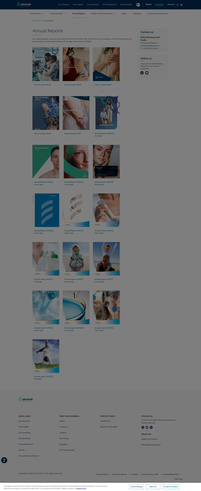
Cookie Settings (136, 487)
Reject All (153, 487)
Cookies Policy (81, 488)
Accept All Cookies (170, 487)
